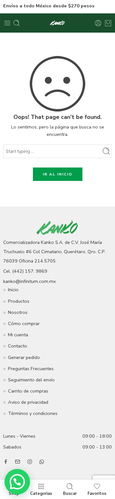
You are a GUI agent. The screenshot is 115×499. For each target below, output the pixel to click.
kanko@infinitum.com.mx (29, 281)
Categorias (41, 493)
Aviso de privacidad (28, 402)
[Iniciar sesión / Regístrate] (98, 23)
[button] (17, 482)
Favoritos (97, 493)
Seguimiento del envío (31, 380)
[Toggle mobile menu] (7, 23)
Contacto (17, 346)
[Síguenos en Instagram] (30, 461)
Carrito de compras (28, 391)
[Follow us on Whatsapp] (41, 461)
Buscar (70, 493)
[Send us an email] (17, 461)
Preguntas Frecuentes (31, 368)
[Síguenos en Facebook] (5, 461)
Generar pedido (24, 357)
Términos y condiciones (32, 413)
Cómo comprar (24, 323)
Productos (18, 301)
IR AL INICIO (58, 174)
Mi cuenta (18, 334)
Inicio (13, 289)
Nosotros (17, 312)
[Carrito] (108, 23)
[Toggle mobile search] (16, 23)
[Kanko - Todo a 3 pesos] (58, 23)
